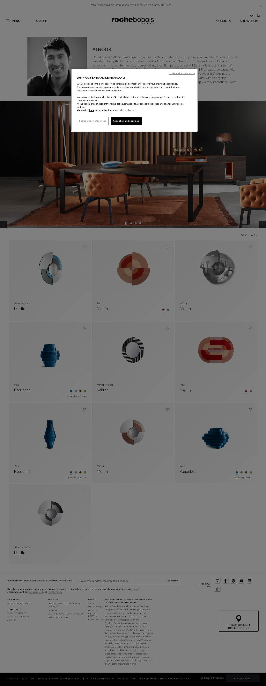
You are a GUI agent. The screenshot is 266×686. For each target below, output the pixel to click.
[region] (134, 100)
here (91, 110)
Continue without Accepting (182, 73)
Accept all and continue (126, 121)
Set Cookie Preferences (93, 121)
